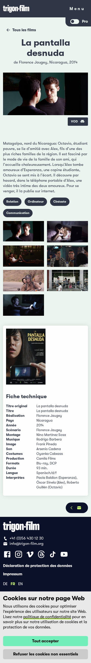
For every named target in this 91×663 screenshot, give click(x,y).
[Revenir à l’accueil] (33, 8)
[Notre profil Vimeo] (30, 554)
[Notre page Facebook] (7, 554)
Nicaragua (58, 62)
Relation (12, 201)
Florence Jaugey (33, 62)
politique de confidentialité (47, 617)
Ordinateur (36, 201)
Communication (17, 213)
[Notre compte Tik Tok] (53, 554)
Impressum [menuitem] (12, 574)
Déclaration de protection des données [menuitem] (37, 565)
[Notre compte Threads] (41, 554)
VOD (74, 121)
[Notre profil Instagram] (18, 554)
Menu (77, 10)
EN (20, 583)
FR (13, 583)
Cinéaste (59, 201)
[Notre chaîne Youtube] (64, 554)
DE (5, 583)
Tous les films (24, 30)
